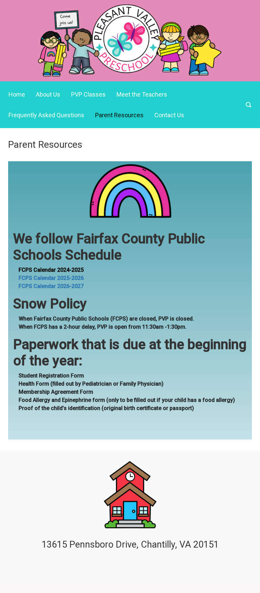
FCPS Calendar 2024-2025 (51, 270)
